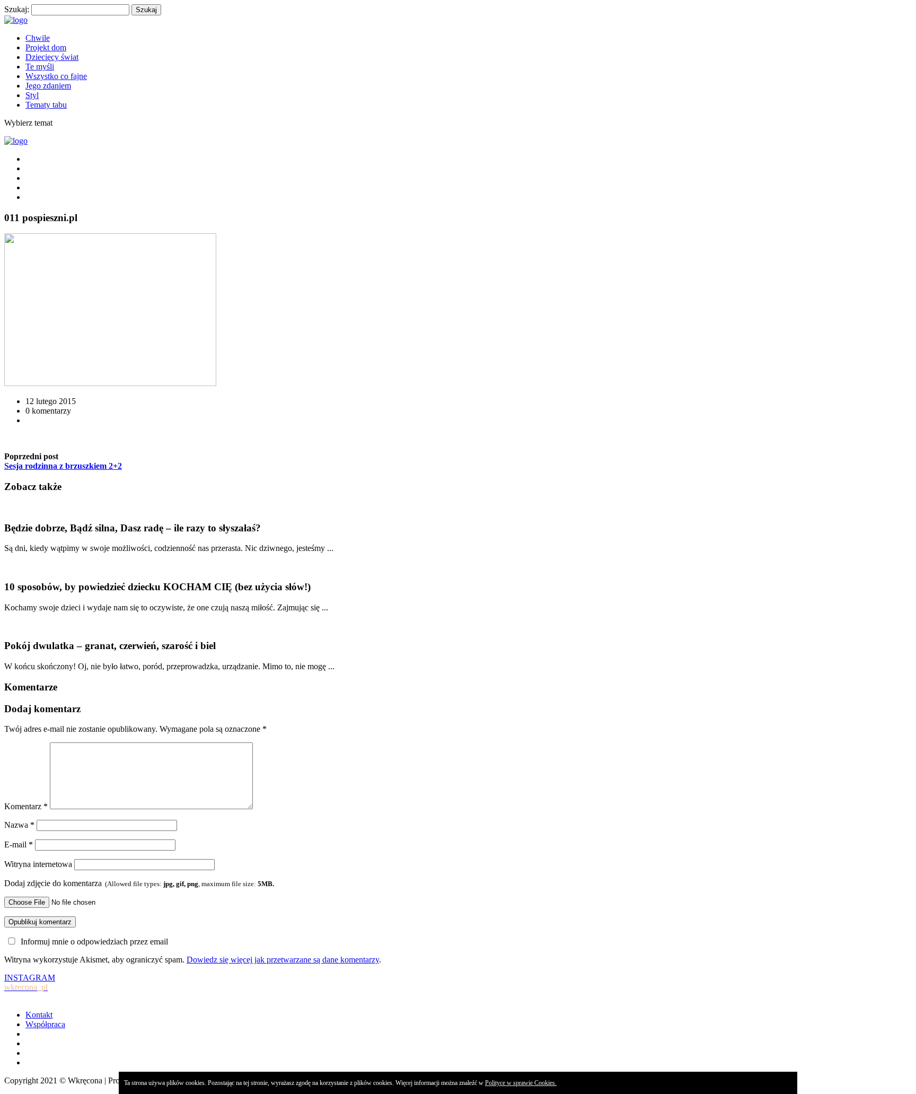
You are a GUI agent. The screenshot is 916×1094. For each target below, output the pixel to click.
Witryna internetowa (38, 864)
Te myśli (39, 66)
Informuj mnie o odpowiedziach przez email (94, 941)
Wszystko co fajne (56, 76)
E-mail (18, 844)
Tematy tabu (46, 104)
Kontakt (38, 1014)
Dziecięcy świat (51, 57)
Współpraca (45, 1024)
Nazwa (19, 824)
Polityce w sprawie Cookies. (521, 1083)
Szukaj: (16, 9)
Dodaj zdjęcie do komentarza (139, 883)
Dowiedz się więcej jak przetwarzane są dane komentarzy (283, 959)
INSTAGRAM (29, 982)
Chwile (37, 37)
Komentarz (26, 806)
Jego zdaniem (48, 85)
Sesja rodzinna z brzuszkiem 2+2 (63, 465)
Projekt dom (45, 47)
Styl (32, 95)
